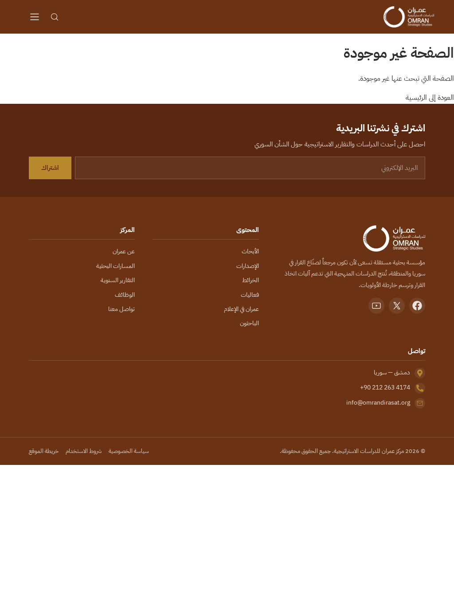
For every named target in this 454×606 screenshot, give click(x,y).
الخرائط (250, 280)
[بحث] (54, 17)
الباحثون (249, 323)
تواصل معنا (121, 309)
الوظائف (125, 294)
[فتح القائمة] (34, 17)
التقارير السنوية (118, 280)
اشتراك (50, 168)
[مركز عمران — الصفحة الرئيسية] (409, 17)
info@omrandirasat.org (378, 402)
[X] (397, 306)
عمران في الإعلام (241, 309)
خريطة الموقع (44, 451)
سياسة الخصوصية (129, 451)
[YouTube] (376, 306)
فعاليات (250, 294)
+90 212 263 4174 (385, 387)
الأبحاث (250, 251)
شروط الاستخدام (84, 451)
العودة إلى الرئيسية (430, 97)
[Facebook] (417, 306)
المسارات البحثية (115, 266)
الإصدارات (247, 266)
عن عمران (124, 251)
